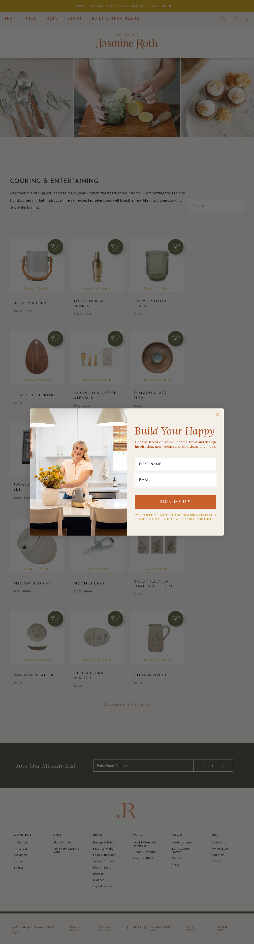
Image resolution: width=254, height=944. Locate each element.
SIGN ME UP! (175, 502)
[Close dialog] (218, 414)
